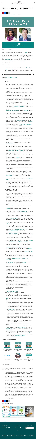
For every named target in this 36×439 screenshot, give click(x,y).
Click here (14, 14)
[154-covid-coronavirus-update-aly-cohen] (28, 345)
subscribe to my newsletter (9, 71)
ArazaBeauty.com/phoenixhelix (18, 106)
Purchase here (8, 223)
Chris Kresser (7, 59)
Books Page (29, 332)
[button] (34, 3)
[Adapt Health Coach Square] (28, 355)
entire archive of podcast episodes (17, 336)
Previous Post (4, 421)
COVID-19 (25, 52)
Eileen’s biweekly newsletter (20, 335)
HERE (5, 427)
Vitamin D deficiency (9, 175)
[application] (17, 74)
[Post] (7, 13)
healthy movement (28, 245)
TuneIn (9, 69)
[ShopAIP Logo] (18, 355)
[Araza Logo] (7, 355)
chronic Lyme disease (16, 258)
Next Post (32, 421)
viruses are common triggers (13, 230)
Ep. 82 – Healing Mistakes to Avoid (26, 124)
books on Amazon (9, 328)
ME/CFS (26, 258)
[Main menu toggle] (2, 3)
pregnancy (24, 262)
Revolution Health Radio (21, 327)
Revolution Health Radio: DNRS (12, 291)
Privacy (26, 435)
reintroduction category (14, 218)
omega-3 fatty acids (18, 241)
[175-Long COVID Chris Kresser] (17, 32)
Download (15, 77)
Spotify (11, 69)
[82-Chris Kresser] (18, 345)
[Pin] (3, 13)
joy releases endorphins (29, 234)
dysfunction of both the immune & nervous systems (21, 227)
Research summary (9, 143)
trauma (11, 262)
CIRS (9, 259)
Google (6, 69)
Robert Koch (8, 183)
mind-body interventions (13, 233)
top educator (23, 60)
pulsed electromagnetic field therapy (19, 247)
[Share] (5, 13)
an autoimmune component (20, 229)
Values (21, 435)
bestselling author (12, 60)
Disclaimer (31, 435)
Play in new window (9, 77)
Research (8, 208)
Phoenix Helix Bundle (23, 211)
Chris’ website (8, 325)
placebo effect (11, 309)
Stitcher (30, 67)
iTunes (27, 67)
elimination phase (18, 216)
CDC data (7, 167)
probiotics (26, 241)
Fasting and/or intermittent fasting (12, 243)
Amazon (14, 69)
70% (6, 248)
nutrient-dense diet (19, 150)
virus (8, 262)
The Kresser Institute (20, 120)
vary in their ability (27, 198)
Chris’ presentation (10, 205)
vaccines (17, 157)
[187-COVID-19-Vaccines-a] (7, 345)
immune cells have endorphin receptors (16, 236)
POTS (7, 259)
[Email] (9, 13)
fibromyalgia (22, 258)
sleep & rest (27, 251)
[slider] (32, 74)
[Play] (3, 74)
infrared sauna (8, 247)
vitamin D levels (11, 150)
